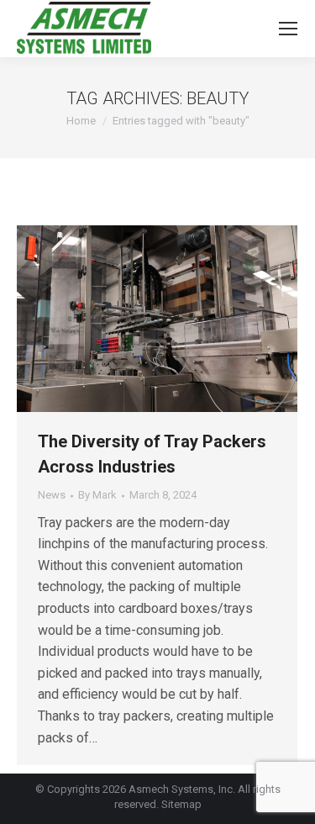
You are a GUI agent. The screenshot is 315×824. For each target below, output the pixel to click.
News (52, 495)
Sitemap (181, 804)
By (97, 495)
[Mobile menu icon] (288, 28)
